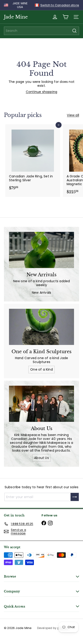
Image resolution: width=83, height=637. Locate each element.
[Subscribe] (75, 497)
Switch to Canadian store (59, 5)
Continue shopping (41, 91)
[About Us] (41, 404)
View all (73, 115)
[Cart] (65, 17)
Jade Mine (16, 17)
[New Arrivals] (41, 250)
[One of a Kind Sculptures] (41, 327)
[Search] (74, 31)
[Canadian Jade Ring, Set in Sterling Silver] (32, 158)
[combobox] (41, 31)
